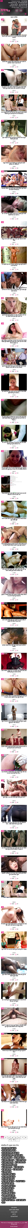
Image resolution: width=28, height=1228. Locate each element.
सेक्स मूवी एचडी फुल (21, 1200)
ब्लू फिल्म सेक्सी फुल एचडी (8, 1188)
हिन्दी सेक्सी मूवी (24, 1)
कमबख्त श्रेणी (14, 1212)
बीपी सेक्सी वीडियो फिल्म (22, 2)
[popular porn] (16, 10)
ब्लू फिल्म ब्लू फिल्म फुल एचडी (9, 1186)
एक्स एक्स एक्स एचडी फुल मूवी (9, 1150)
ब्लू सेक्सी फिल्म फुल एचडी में (8, 1195)
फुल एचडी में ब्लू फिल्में (21, 1160)
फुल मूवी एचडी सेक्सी (7, 1169)
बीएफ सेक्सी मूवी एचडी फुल (8, 1179)
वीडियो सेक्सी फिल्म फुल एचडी (9, 1198)
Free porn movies (16, 1)
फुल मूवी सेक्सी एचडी (18, 1169)
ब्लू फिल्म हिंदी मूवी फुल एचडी (8, 1193)
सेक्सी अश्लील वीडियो (14, 1210)
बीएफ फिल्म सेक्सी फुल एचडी (9, 1174)
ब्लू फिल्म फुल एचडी (20, 1181)
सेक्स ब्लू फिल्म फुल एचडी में (8, 1200)
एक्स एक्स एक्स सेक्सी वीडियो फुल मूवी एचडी (12, 1155)
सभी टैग (3, 1202)
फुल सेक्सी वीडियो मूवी (23, 4)
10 (14, 1140)
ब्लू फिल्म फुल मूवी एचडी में (8, 1183)
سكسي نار (22, 1222)
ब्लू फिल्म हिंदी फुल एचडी (7, 1190)
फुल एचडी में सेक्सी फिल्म (8, 1162)
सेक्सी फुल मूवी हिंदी (14, 4)
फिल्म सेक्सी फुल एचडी (19, 1157)
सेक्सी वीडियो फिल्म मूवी (12, 2)
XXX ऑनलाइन (15, 1226)
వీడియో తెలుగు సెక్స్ (23, 5)
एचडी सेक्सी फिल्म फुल (7, 1157)
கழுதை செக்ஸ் (23, 7)
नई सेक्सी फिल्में (14, 1216)
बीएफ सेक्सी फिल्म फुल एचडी (9, 1176)
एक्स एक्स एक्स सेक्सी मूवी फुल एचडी (10, 1153)
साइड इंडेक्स (14, 1207)
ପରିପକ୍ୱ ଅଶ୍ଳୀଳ (15, 7)
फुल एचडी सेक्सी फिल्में (7, 1167)
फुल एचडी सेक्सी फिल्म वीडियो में (9, 1164)
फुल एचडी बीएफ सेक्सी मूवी (8, 1160)
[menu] (2, 14)
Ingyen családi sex (14, 1222)
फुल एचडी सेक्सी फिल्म (20, 1162)
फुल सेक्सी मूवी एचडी (7, 1172)
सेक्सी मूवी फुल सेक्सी (13, 5)
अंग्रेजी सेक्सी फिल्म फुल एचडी (9, 1148)
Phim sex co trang (5, 1222)
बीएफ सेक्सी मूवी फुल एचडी (8, 1181)
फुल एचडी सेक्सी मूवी (19, 1167)
